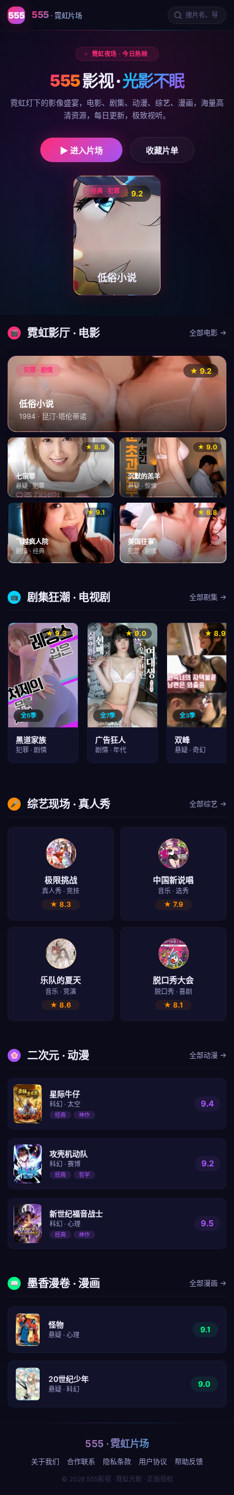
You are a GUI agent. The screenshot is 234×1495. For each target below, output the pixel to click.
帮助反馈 (189, 1461)
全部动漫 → (207, 1055)
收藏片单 (162, 150)
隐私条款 (117, 1461)
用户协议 (153, 1461)
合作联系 (81, 1461)
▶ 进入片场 (81, 150)
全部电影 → (207, 332)
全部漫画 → (207, 1282)
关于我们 (45, 1461)
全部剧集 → (207, 596)
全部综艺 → (207, 803)
